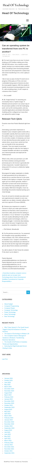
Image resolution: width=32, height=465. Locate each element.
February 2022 (8, 442)
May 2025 (7, 384)
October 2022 (8, 426)
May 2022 (7, 436)
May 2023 (7, 411)
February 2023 (8, 418)
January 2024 (8, 399)
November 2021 (9, 449)
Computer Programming (11, 306)
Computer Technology (11, 310)
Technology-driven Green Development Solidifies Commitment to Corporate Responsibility (14, 279)
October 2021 (8, 451)
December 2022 (9, 422)
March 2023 (8, 415)
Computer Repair (9, 308)
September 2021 (9, 453)
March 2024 (8, 395)
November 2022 (9, 424)
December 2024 (9, 388)
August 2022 (8, 430)
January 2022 (8, 444)
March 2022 (8, 440)
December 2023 (9, 401)
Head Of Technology (15, 13)
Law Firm (5, 359)
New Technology (9, 316)
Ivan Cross (15, 54)
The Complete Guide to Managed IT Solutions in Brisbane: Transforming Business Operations (14, 338)
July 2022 (7, 432)
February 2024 (8, 397)
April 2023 (7, 413)
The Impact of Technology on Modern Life (16, 333)
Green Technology (9, 314)
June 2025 (7, 382)
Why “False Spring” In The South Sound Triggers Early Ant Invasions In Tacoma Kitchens (15, 329)
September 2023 (9, 407)
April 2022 (7, 438)
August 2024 (8, 393)
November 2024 (9, 391)
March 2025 (8, 386)
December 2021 (9, 447)
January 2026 (8, 378)
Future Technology (10, 312)
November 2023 (9, 403)
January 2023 (8, 420)
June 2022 (7, 434)
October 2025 (8, 380)
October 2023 (8, 405)
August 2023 (8, 409)
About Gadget (8, 304)
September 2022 (9, 428)
